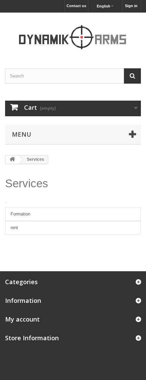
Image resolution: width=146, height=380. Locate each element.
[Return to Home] (12, 159)
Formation (20, 214)
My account (22, 319)
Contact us (76, 6)
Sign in (131, 6)
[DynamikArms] (73, 34)
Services (26, 183)
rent (14, 227)
